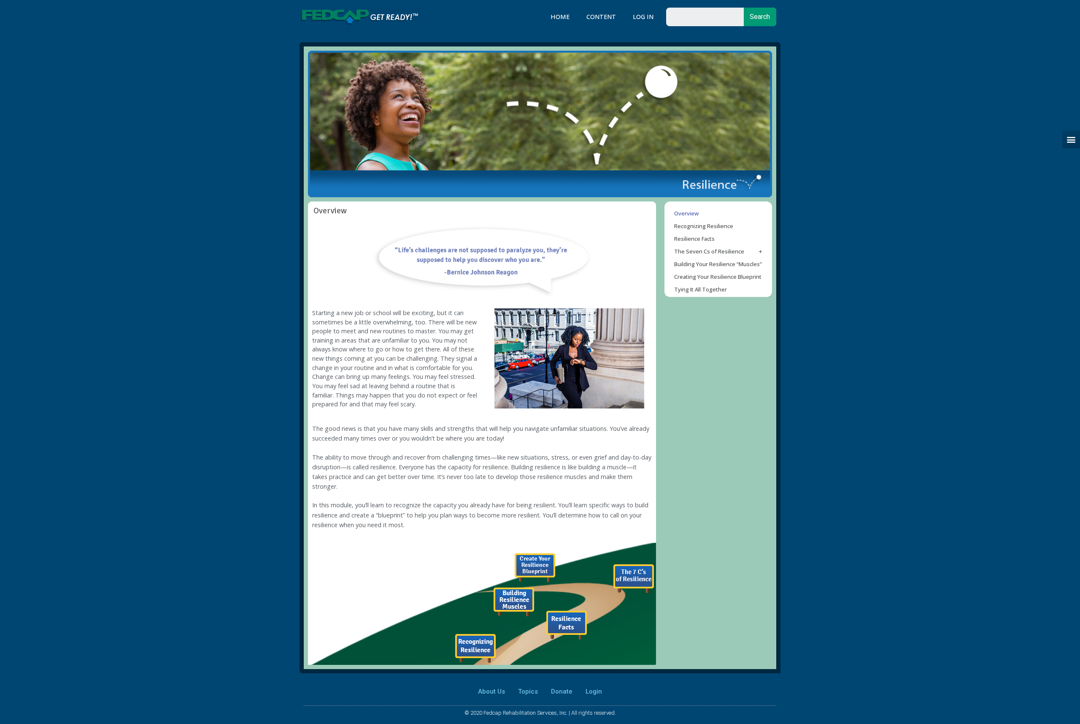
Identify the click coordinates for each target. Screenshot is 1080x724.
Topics (528, 691)
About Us (491, 691)
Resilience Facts (694, 238)
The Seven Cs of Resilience (709, 251)
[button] (1071, 139)
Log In (643, 17)
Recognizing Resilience (703, 226)
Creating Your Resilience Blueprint (717, 276)
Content (601, 17)
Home (560, 17)
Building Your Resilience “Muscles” (718, 264)
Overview (686, 213)
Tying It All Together (700, 289)
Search (760, 17)
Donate (561, 691)
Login (594, 691)
